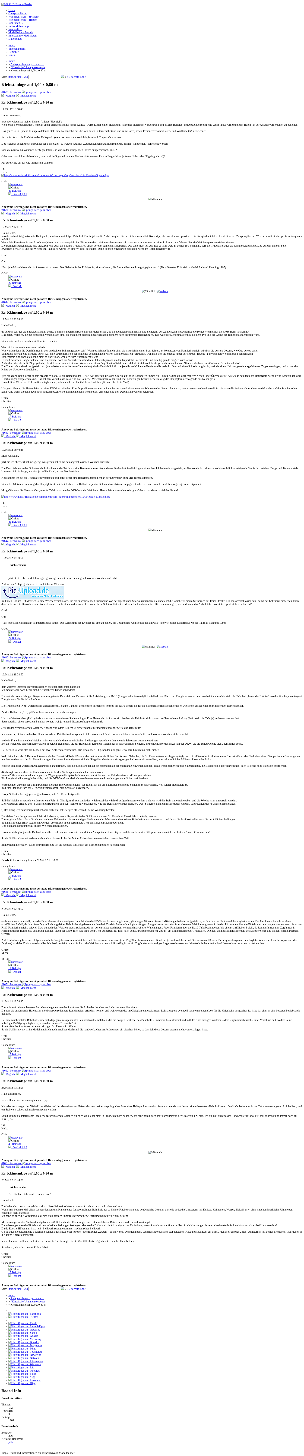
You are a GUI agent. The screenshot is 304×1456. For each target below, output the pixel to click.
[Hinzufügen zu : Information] (25, 1361)
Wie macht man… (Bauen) (23, 19)
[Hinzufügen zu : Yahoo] (22, 1332)
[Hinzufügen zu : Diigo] (22, 1348)
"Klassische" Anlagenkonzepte (28, 67)
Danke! (19, 194)
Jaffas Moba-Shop (18, 26)
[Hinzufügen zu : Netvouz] (23, 1357)
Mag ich (10, 95)
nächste (75, 76)
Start (10, 76)
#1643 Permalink (11, 432)
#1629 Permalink (11, 92)
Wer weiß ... (15, 29)
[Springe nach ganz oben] (36, 92)
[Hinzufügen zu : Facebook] (24, 1313)
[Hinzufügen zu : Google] (23, 1335)
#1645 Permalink (11, 657)
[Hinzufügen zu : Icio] (21, 1367)
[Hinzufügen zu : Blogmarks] (25, 1345)
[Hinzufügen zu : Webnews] (24, 1364)
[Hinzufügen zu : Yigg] (21, 1376)
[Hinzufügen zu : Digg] (22, 1383)
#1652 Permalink (11, 1070)
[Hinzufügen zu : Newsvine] (24, 1354)
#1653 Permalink (11, 1163)
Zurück (17, 76)
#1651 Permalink (11, 984)
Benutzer (13, 51)
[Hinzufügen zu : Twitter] (23, 1316)
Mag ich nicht (27, 95)
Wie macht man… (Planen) (23, 16)
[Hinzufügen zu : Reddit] (22, 1323)
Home (11, 10)
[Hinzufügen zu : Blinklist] (23, 1342)
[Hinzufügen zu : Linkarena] (24, 1380)
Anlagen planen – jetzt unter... (27, 64)
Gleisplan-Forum (17, 13)
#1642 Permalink (11, 302)
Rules (11, 55)
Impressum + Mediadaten (22, 35)
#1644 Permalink (11, 540)
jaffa (10, 1442)
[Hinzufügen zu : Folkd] (22, 1373)
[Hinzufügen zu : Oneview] (24, 1370)
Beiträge (14, 190)
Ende (83, 76)
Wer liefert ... (15, 22)
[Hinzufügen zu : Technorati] (25, 1351)
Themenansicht (16, 48)
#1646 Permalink (11, 891)
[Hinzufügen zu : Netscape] (24, 1329)
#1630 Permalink (11, 209)
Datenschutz (15, 38)
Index (11, 45)
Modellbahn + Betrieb (20, 32)
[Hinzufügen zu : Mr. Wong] (24, 1339)
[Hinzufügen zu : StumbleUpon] (26, 1326)
